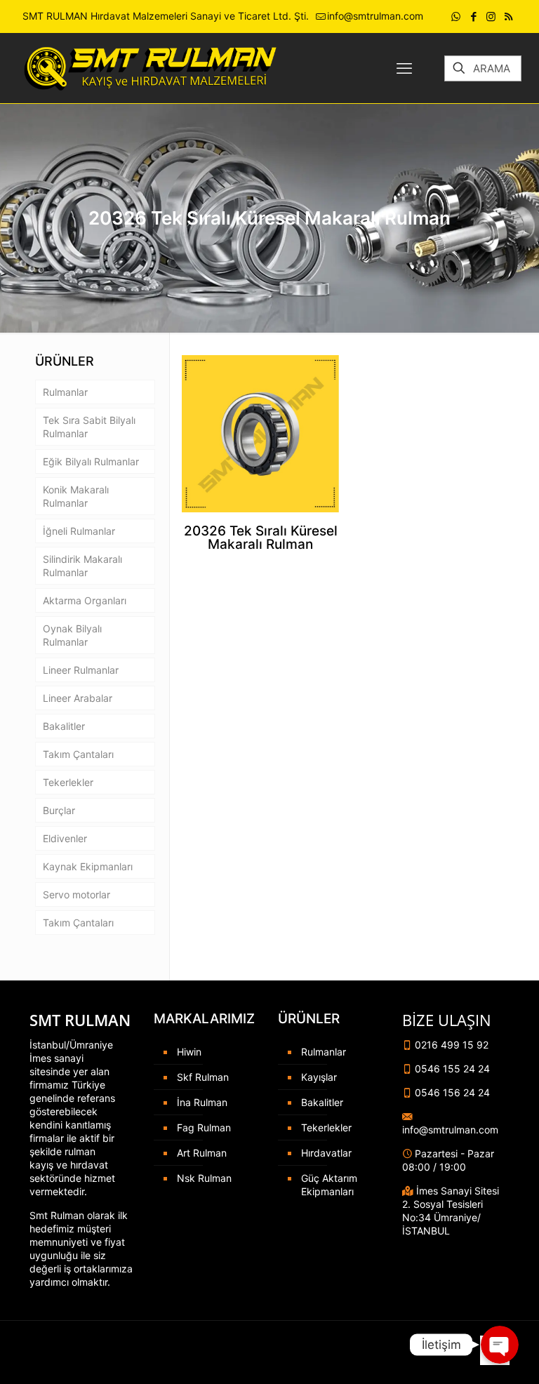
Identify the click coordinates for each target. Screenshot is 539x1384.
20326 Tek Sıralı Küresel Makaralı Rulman (261, 537)
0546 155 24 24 (451, 1068)
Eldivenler (65, 838)
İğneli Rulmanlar (79, 531)
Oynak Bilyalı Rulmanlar (72, 635)
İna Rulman (202, 1102)
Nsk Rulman (204, 1178)
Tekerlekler (68, 782)
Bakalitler (64, 726)
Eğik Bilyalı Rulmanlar (91, 461)
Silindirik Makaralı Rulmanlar (82, 565)
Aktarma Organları (84, 600)
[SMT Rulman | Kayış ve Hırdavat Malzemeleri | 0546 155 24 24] (148, 68)
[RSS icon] (508, 16)
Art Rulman (202, 1153)
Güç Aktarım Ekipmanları (329, 1184)
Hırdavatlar (326, 1153)
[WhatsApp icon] (456, 16)
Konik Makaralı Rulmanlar (76, 496)
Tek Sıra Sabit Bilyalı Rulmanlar (89, 426)
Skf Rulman (203, 1077)
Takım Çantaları (78, 754)
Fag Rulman (204, 1127)
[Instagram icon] (491, 16)
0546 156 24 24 (451, 1092)
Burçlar (59, 810)
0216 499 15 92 (450, 1045)
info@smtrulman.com (375, 16)
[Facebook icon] (473, 16)
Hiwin (189, 1052)
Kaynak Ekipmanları (88, 866)
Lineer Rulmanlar (81, 670)
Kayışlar (319, 1077)
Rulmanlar (65, 392)
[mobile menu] (404, 68)
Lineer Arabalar (77, 698)
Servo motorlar (76, 894)
